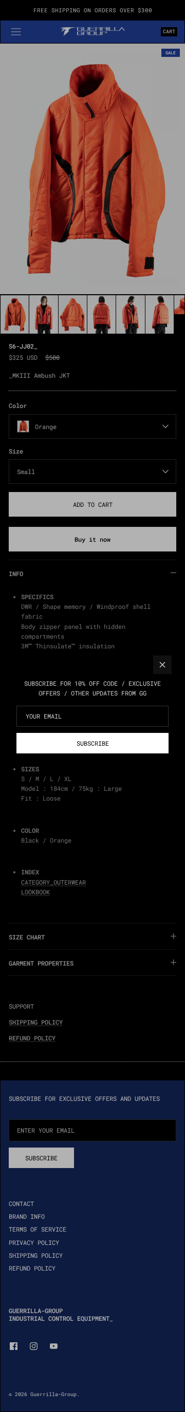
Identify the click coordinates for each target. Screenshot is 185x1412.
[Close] (162, 665)
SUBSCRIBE (93, 743)
